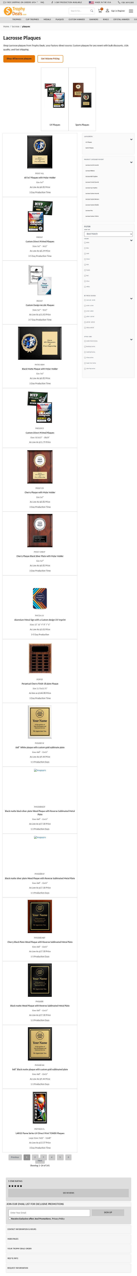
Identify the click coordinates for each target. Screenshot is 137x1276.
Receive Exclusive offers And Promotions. (31, 1219)
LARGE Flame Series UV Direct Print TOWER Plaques (40, 1133)
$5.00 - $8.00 (89, 311)
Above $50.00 (90, 327)
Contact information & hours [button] (22, 1229)
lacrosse (15, 26)
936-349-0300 (127, 3)
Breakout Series (90, 346)
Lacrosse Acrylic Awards (92, 165)
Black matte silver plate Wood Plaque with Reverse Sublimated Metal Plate (40, 878)
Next (40, 1160)
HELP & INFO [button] (13, 1258)
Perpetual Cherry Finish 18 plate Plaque (40, 684)
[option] (54, 99)
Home (6, 26)
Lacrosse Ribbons (90, 171)
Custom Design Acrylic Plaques (40, 305)
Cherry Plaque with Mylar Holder (40, 492)
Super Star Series (91, 363)
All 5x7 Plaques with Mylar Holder (40, 178)
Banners (94, 20)
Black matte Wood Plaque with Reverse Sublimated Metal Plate (40, 1006)
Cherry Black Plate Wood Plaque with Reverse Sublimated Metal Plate (40, 942)
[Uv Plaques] (55, 95)
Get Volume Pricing (50, 59)
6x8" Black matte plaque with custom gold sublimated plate (40, 1069)
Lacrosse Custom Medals (92, 205)
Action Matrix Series (91, 341)
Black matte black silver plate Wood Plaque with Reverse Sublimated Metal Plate (40, 813)
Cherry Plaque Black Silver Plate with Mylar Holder (40, 556)
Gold (87, 253)
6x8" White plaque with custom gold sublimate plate (40, 747)
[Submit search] (92, 11)
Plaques (60, 20)
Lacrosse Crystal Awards (92, 182)
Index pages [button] (13, 1239)
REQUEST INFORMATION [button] (18, 1268)
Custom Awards (77, 20)
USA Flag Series (90, 368)
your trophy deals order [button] (20, 1249)
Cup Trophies (32, 20)
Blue (87, 248)
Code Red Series (90, 352)
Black (87, 242)
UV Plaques (89, 142)
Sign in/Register (118, 11)
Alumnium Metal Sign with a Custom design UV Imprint (40, 620)
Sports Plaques (90, 148)
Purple (88, 270)
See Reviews (68, 1193)
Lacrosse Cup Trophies (91, 188)
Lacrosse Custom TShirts (92, 216)
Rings (106, 20)
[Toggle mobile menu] (131, 11)
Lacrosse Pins (89, 210)
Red (87, 275)
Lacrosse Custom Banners (92, 199)
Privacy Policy (57, 1219)
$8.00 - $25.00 (90, 316)
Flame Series (89, 357)
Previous (15, 1157)
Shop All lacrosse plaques (19, 59)
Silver (88, 281)
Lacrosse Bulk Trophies (92, 176)
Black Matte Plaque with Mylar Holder (40, 369)
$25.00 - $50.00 (90, 322)
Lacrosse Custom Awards (92, 193)
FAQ (42, 3)
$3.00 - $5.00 (89, 305)
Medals (47, 20)
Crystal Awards (121, 20)
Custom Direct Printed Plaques (40, 241)
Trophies (16, 20)
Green (88, 259)
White (88, 286)
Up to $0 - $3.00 (90, 300)
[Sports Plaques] (82, 95)
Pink (87, 264)
